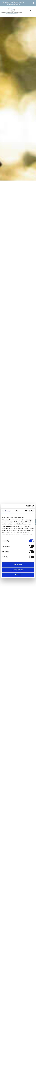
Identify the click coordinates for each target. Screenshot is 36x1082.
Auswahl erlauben (18, 569)
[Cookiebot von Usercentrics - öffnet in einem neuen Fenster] (26, 506)
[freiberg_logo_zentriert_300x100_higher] (12, 7)
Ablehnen (18, 574)
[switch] (31, 546)
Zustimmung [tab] (6, 511)
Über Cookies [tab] (29, 511)
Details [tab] (18, 511)
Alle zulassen (18, 564)
